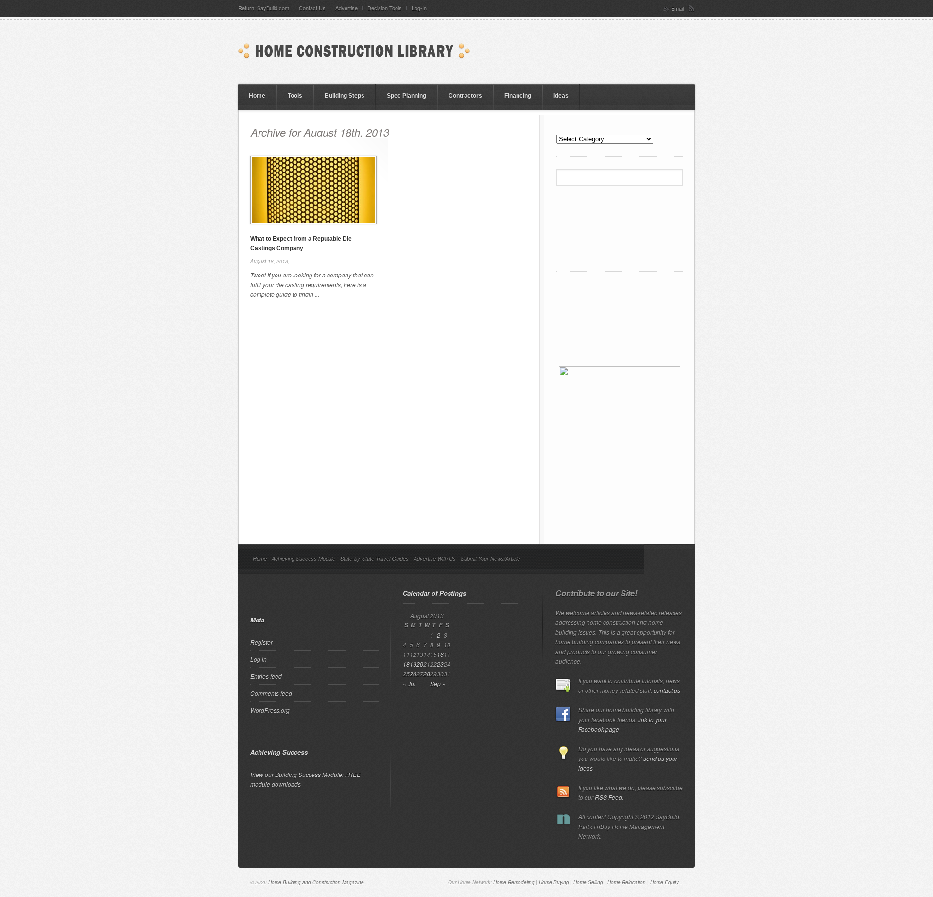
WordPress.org (270, 710)
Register (261, 642)
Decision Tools (384, 8)
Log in (258, 659)
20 (419, 664)
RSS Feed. (609, 797)
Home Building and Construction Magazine (316, 882)
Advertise (346, 8)
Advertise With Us (435, 558)
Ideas (561, 95)
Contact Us (312, 8)
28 (426, 674)
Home (257, 95)
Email (677, 8)
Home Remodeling (514, 882)
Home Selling (588, 882)
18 (406, 664)
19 (413, 664)
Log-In (419, 8)
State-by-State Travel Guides (374, 558)
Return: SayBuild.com (263, 8)
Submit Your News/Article (490, 558)
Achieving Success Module (303, 558)
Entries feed (266, 676)
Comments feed (271, 693)
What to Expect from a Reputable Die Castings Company (301, 243)
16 (440, 654)
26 (413, 674)
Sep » (438, 683)
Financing (517, 95)
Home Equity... (666, 882)
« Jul (409, 683)
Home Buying (554, 882)
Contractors (465, 95)
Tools (295, 95)
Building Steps (344, 95)
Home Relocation (626, 882)
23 (440, 664)
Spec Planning (406, 95)
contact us (667, 690)
